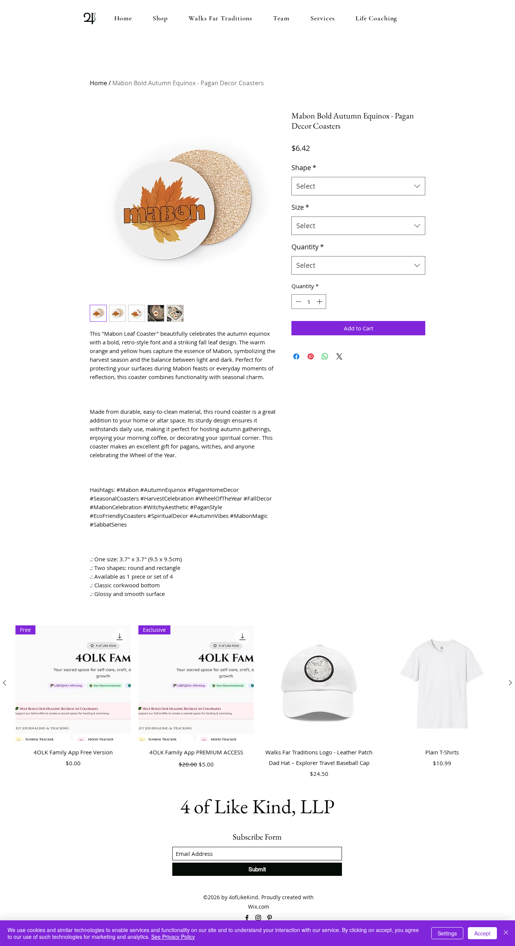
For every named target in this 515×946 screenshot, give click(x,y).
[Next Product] (510, 682)
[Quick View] (319, 683)
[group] (257, 702)
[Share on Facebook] (296, 356)
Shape (303, 167)
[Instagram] (258, 917)
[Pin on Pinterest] (310, 356)
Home (98, 83)
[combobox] (358, 186)
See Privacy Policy (173, 936)
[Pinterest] (269, 917)
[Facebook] (247, 917)
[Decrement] (298, 302)
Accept (482, 933)
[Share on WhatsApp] (325, 356)
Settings (447, 933)
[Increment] (320, 302)
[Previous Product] (4, 682)
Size (300, 207)
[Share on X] (339, 356)
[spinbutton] (309, 302)
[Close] (505, 933)
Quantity (307, 246)
